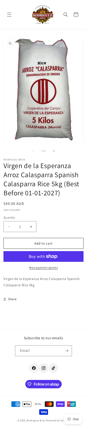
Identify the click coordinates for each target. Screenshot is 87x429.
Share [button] (12, 299)
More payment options (43, 267)
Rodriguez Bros (36, 420)
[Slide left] (33, 151)
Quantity (9, 217)
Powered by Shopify (58, 420)
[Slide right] (54, 151)
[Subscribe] (66, 350)
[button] (9, 15)
